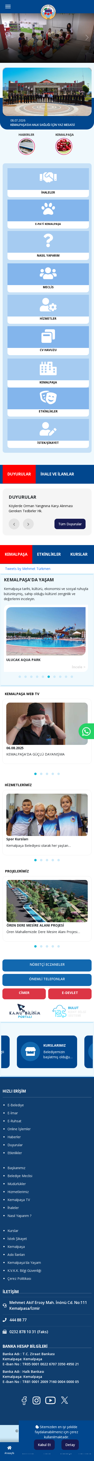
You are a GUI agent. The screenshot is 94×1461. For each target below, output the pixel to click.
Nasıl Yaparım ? (19, 1215)
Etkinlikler (14, 1153)
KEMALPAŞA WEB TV (22, 693)
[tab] (19, 474)
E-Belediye (15, 1105)
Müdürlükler (16, 1183)
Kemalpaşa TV (18, 1199)
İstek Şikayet (17, 1238)
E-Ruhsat (14, 1121)
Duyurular (15, 1145)
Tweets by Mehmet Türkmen (27, 568)
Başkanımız (16, 1168)
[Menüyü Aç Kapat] (8, 6)
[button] (14, 523)
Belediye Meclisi (19, 1175)
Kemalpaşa (16, 1246)
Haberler (14, 1137)
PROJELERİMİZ (17, 871)
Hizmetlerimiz (18, 1191)
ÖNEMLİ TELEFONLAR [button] (47, 979)
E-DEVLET (70, 992)
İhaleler (13, 1207)
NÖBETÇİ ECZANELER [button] (47, 964)
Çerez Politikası (19, 1278)
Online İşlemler (19, 1129)
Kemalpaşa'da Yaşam (24, 1262)
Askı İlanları (16, 1254)
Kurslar (12, 1230)
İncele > (79, 667)
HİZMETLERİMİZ (18, 785)
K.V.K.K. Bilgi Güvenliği (24, 1270)
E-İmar (12, 1113)
